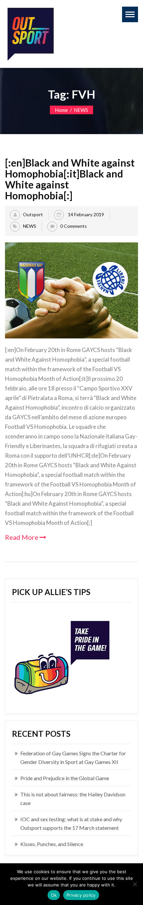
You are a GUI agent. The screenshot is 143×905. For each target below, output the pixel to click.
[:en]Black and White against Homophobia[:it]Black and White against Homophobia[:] (70, 179)
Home (61, 110)
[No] (134, 884)
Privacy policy (81, 895)
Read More (22, 537)
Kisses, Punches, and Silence (51, 844)
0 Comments (73, 225)
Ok (54, 895)
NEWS (81, 110)
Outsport (33, 214)
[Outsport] (30, 32)
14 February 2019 (85, 214)
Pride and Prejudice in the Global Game (64, 778)
